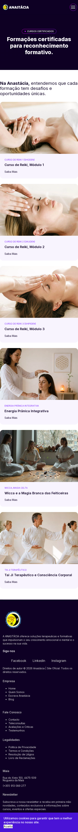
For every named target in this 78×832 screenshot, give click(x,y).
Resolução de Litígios (21, 754)
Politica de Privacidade (22, 747)
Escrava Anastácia (19, 695)
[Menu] (73, 7)
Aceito (8, 826)
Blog (11, 699)
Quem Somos (16, 692)
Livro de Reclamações (22, 758)
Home (12, 688)
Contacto (14, 719)
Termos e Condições (21, 750)
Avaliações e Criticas (21, 726)
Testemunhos (17, 730)
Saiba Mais (11, 171)
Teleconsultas (17, 723)
